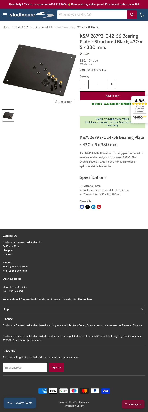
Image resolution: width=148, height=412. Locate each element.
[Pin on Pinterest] (99, 207)
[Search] (132, 14)
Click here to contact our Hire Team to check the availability (112, 122)
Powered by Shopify (74, 405)
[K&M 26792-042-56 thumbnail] (8, 115)
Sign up (56, 367)
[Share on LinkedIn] (93, 207)
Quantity (84, 76)
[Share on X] (87, 207)
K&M (86, 53)
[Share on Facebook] (82, 207)
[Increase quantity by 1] (111, 84)
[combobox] (92, 14)
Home (6, 26)
